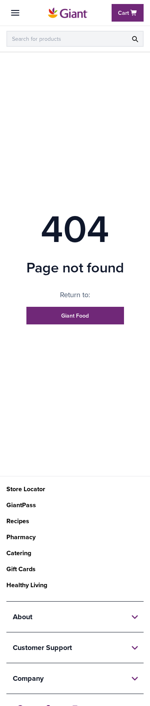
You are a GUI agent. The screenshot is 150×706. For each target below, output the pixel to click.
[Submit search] (135, 39)
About (22, 617)
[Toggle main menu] (15, 13)
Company (28, 678)
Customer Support (42, 647)
